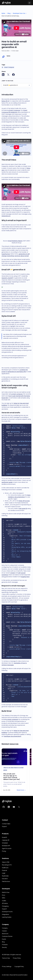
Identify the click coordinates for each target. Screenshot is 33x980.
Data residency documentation (19, 496)
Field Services (6, 881)
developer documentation (12, 736)
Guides (4, 900)
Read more (20, 790)
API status (5, 903)
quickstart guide (7, 482)
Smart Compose (9, 67)
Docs (3, 895)
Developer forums (7, 911)
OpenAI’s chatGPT (7, 278)
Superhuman (6, 254)
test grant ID (23, 508)
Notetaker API (6, 846)
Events (4, 939)
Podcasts (5, 944)
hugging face (25, 577)
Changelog (5, 906)
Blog (3, 942)
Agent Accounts (6, 848)
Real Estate (5, 876)
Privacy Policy (17, 958)
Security (4, 947)
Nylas (8, 56)
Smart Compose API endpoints (14, 111)
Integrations (5, 914)
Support (4, 826)
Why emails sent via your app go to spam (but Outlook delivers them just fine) (11, 776)
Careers (4, 931)
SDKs (3, 898)
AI (2, 67)
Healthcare (5, 868)
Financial (4, 870)
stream (12, 573)
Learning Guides (6, 917)
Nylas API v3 (5, 101)
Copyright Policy (19, 966)
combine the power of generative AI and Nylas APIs (15, 371)
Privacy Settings (6, 966)
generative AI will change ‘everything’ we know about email (16, 255)
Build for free (5, 892)
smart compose (17, 394)
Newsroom (5, 933)
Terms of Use (6, 958)
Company (5, 928)
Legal (3, 873)
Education (5, 878)
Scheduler (5, 843)
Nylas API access (24, 501)
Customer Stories (7, 936)
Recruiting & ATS (7, 865)
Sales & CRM (5, 862)
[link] (3, 807)
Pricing (4, 851)
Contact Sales (6, 824)
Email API (4, 837)
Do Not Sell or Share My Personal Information (14, 975)
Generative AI (6, 216)
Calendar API (5, 840)
